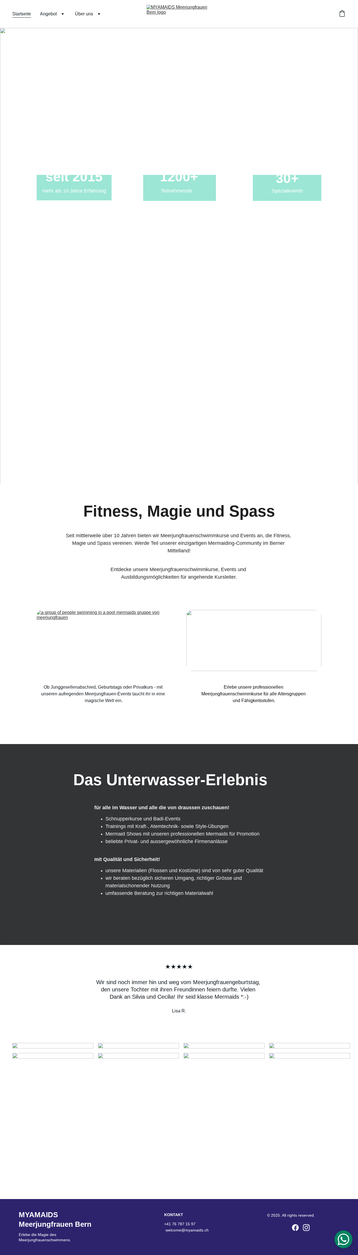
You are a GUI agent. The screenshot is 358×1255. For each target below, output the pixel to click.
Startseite (21, 13)
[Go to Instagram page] (306, 1227)
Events (103, 660)
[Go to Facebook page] (295, 1227)
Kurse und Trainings (254, 660)
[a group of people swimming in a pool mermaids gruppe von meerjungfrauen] (103, 640)
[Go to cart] (342, 14)
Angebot (48, 13)
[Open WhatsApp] (343, 1239)
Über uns (84, 13)
